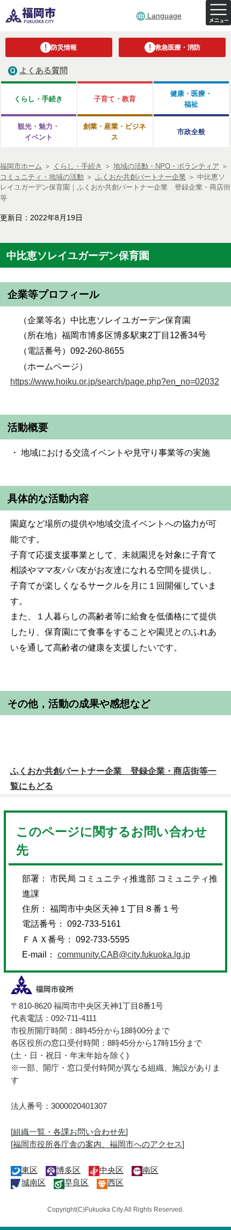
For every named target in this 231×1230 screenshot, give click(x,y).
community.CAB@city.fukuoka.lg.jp (123, 954)
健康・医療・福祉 (191, 98)
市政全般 (191, 132)
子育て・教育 (115, 99)
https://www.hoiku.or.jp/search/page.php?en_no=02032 (114, 381)
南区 (150, 1170)
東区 (29, 1170)
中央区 (111, 1170)
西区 (115, 1182)
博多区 (68, 1170)
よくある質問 (43, 70)
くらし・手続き (38, 99)
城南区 (33, 1182)
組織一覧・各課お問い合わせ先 (69, 1131)
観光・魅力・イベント (39, 131)
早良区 (76, 1182)
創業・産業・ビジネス (114, 131)
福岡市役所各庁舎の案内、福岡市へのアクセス (97, 1144)
